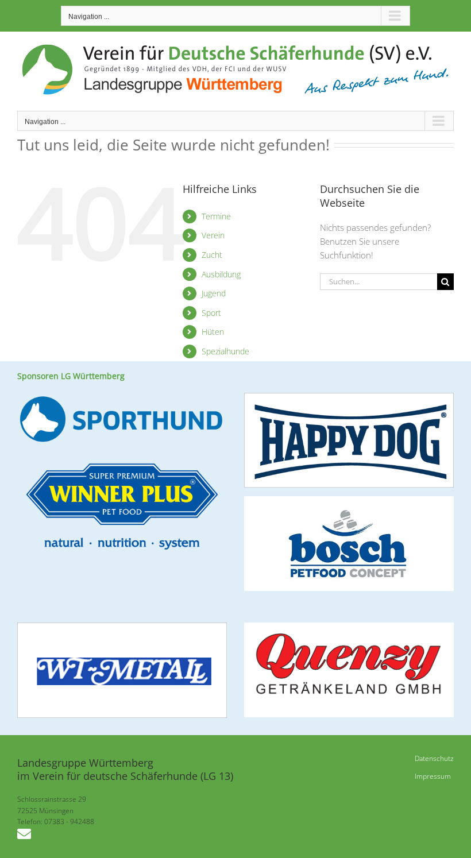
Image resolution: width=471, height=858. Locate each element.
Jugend (214, 293)
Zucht (212, 254)
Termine (216, 216)
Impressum (433, 776)
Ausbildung (221, 274)
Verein (213, 235)
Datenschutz (434, 758)
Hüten (213, 331)
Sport (211, 312)
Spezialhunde (225, 351)
